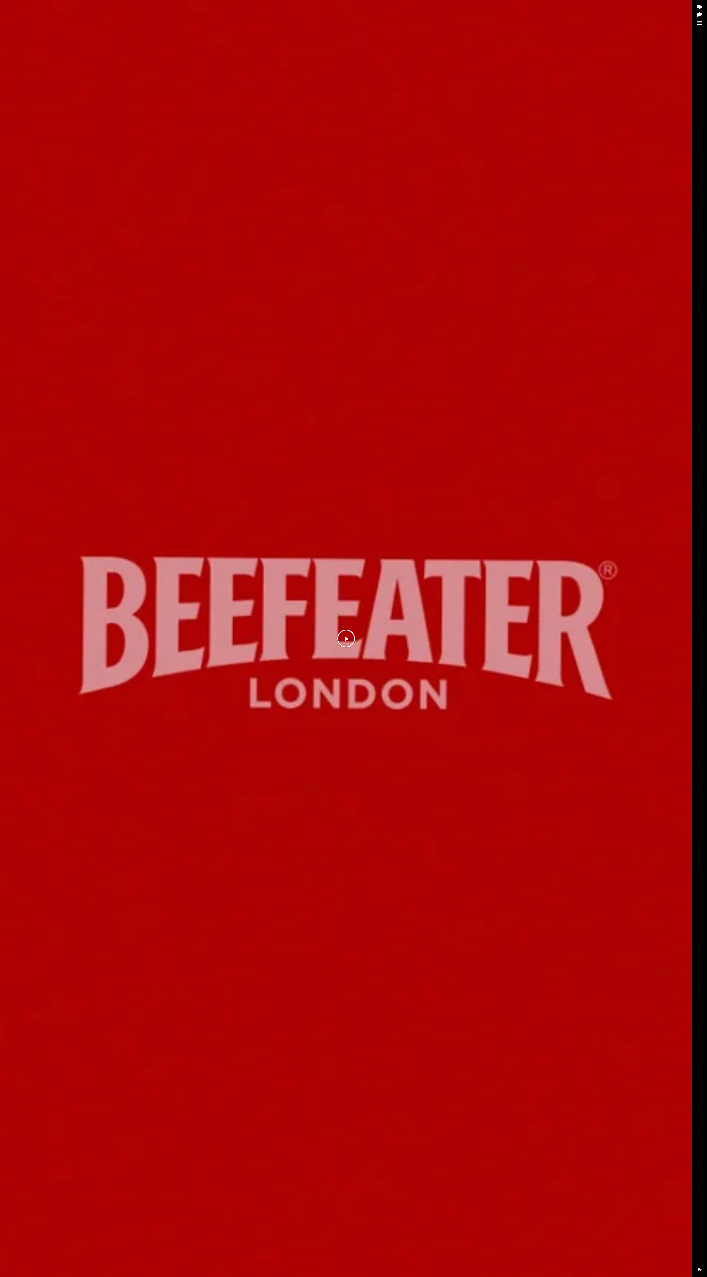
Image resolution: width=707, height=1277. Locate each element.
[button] (346, 638)
